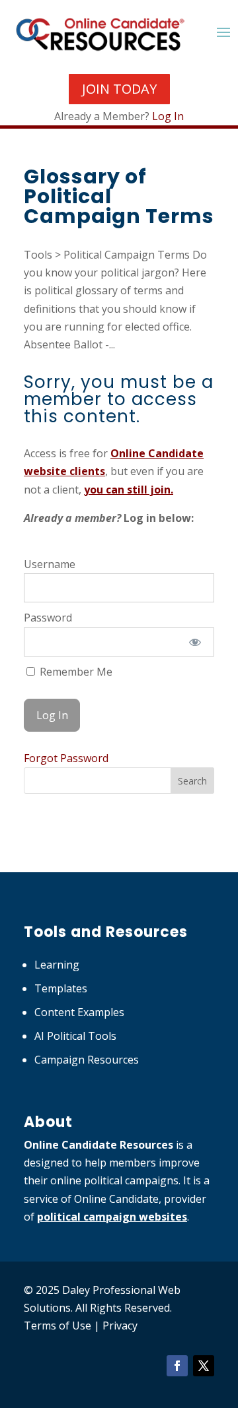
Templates (60, 988)
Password (48, 617)
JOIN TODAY (119, 89)
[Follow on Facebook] (177, 1365)
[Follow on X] (203, 1365)
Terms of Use (57, 1325)
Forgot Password (66, 758)
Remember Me (74, 671)
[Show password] (195, 641)
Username (49, 564)
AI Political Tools (75, 1036)
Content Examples (79, 1012)
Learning (56, 964)
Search (192, 781)
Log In (168, 116)
